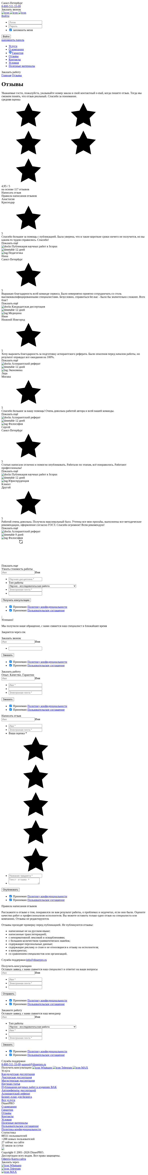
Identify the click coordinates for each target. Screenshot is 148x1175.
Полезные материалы (22, 65)
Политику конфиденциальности (47, 606)
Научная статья (10, 1083)
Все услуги (8, 1100)
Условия (14, 62)
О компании (16, 49)
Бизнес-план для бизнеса (16, 1096)
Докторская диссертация (16, 1077)
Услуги (13, 46)
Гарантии (7, 1109)
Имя (37, 572)
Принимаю (20, 606)
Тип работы (16, 582)
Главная (6, 75)
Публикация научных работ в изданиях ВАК (29, 1087)
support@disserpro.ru (33, 1064)
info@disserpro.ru (36, 959)
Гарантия (17, 52)
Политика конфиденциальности (21, 1129)
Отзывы (14, 56)
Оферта (6, 1158)
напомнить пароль (12, 39)
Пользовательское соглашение (46, 610)
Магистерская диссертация (18, 1080)
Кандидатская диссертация (18, 1074)
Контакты (15, 59)
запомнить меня (23, 30)
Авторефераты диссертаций (18, 1090)
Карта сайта (18, 1158)
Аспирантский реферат (15, 1093)
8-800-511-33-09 (11, 1064)
